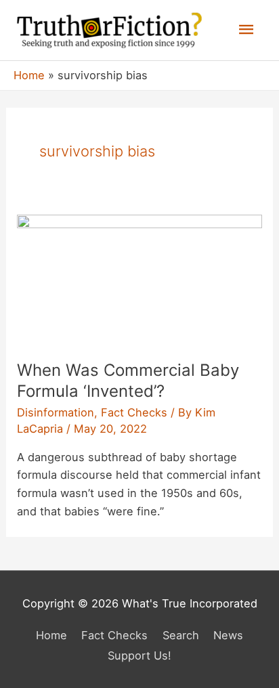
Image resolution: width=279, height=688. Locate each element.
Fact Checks (134, 412)
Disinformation (55, 412)
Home (51, 635)
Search (181, 635)
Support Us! (139, 655)
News (228, 635)
